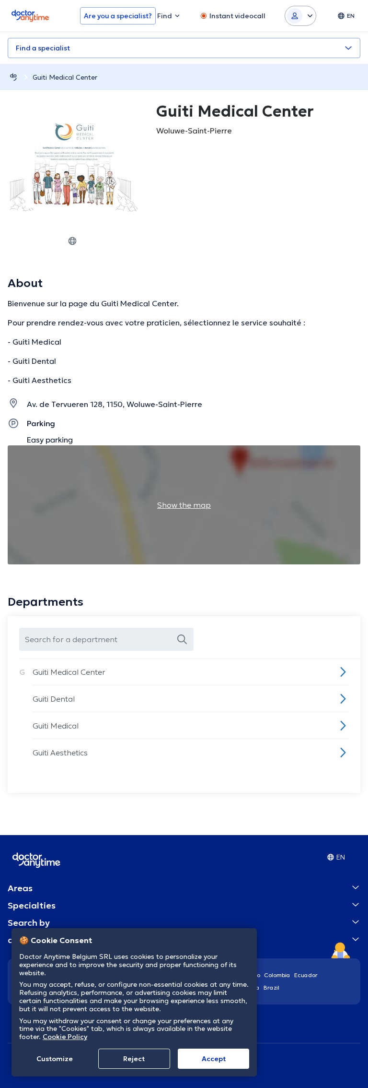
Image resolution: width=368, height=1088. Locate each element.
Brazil (271, 987)
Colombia (277, 975)
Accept (214, 1058)
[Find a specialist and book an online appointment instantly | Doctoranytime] (13, 77)
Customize (54, 1058)
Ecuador (306, 975)
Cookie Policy (65, 1036)
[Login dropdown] (300, 16)
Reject (134, 1058)
